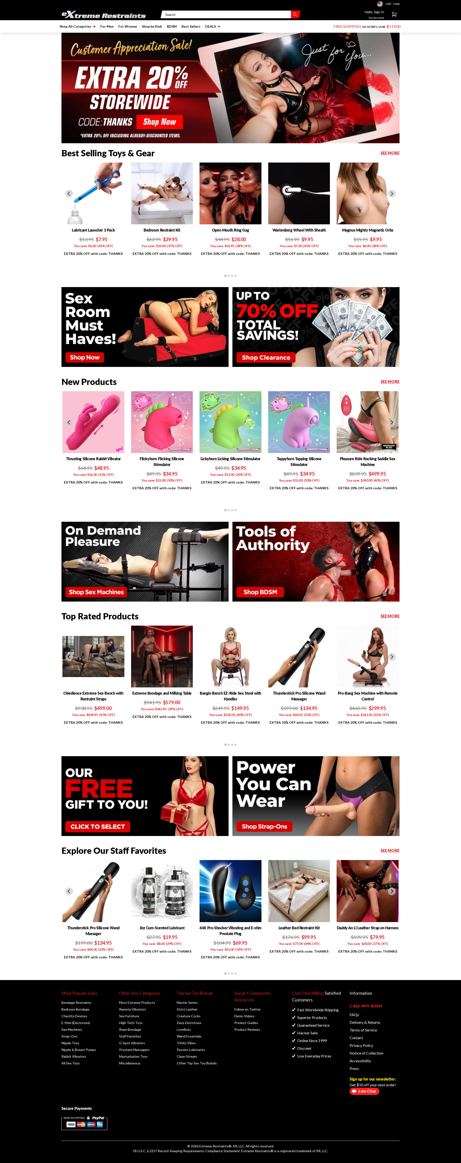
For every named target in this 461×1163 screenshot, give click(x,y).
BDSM (172, 26)
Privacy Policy (361, 1045)
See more (390, 153)
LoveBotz (184, 1029)
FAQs (354, 1014)
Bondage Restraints (76, 1002)
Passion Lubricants (191, 1050)
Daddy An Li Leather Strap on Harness (368, 927)
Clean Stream (187, 1056)
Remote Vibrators (132, 1009)
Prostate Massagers (134, 1050)
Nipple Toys (70, 1043)
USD (381, 3)
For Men (107, 26)
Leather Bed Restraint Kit (299, 927)
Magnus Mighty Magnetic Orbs (367, 230)
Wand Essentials (189, 1036)
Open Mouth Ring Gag (230, 230)
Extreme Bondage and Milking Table (162, 693)
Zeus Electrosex (189, 1023)
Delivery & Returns (365, 1022)
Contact (356, 1037)
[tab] (225, 276)
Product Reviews (247, 1029)
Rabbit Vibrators (73, 1056)
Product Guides (246, 1023)
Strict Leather (187, 1009)
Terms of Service (363, 1030)
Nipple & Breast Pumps (78, 1050)
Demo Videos (244, 1016)
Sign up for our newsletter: (373, 1079)
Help (397, 4)
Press (354, 1068)
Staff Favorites (130, 1036)
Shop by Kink (152, 26)
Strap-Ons (69, 1036)
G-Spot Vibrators (132, 1043)
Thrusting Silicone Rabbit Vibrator (93, 458)
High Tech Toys (131, 1023)
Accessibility (360, 1060)
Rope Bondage (130, 1029)
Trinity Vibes (186, 1043)
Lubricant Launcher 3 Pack (93, 230)
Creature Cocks (188, 1016)
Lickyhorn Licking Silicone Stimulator (230, 458)
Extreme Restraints (214, 1146)
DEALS (210, 26)
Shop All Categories (75, 26)
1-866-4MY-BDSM (366, 1006)
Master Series (187, 1002)
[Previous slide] (69, 193)
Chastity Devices (74, 1016)
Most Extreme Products (137, 1002)
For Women (127, 26)
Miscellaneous (129, 1063)
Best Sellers (191, 26)
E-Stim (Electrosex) (75, 1023)
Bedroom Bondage (75, 1009)
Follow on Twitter (247, 1009)
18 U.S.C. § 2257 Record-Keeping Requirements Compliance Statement (186, 1151)
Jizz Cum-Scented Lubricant (162, 927)
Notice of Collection (366, 1053)
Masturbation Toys (133, 1056)
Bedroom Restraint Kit (162, 230)
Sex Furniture (129, 1016)
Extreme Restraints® (257, 1151)
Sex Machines (71, 1029)
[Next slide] (392, 193)
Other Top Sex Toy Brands (197, 1063)
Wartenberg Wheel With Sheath (299, 230)
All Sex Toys (70, 1063)
